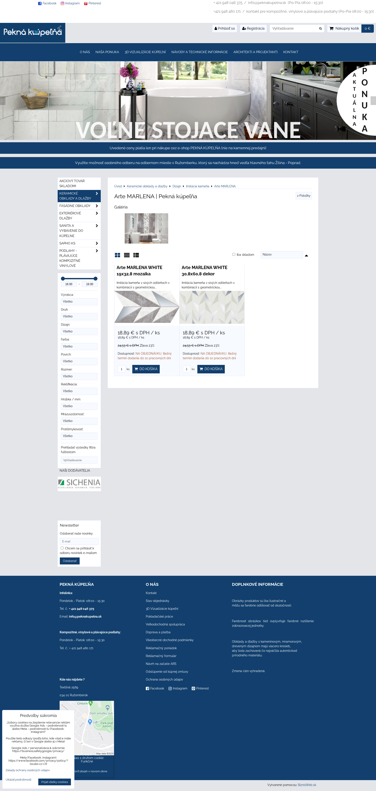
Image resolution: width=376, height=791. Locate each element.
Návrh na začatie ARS (161, 664)
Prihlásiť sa (226, 28)
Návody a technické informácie (199, 52)
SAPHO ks (67, 243)
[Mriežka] (117, 256)
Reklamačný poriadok (161, 648)
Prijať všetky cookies (54, 782)
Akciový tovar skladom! (72, 183)
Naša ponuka (107, 52)
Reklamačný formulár (161, 656)
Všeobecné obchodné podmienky (170, 640)
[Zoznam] (127, 256)
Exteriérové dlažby (70, 215)
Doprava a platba (158, 632)
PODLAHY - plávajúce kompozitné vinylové (69, 258)
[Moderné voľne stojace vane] (188, 139)
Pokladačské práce (159, 616)
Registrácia (255, 28)
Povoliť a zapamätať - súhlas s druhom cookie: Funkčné (87, 758)
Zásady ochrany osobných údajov (28, 770)
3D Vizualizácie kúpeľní (145, 52)
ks (127, 369)
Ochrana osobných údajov (164, 679)
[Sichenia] (79, 490)
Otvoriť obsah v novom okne (88, 771)
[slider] (63, 279)
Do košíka (148, 369)
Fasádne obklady (75, 206)
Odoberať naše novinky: (76, 533)
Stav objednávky (157, 601)
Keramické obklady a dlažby (75, 195)
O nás (85, 52)
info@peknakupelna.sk (85, 616)
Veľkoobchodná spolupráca (165, 624)
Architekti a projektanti (255, 52)
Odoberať (70, 561)
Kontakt (290, 52)
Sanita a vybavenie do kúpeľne (71, 231)
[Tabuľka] (136, 256)
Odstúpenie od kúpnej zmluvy (167, 671)
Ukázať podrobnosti (18, 779)
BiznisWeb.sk (307, 785)
